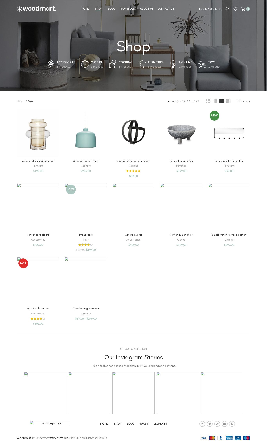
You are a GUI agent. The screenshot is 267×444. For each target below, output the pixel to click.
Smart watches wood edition (229, 234)
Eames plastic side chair (229, 161)
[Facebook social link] (202, 424)
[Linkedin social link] (225, 424)
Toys (86, 239)
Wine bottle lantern (38, 308)
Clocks (181, 239)
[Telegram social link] (232, 424)
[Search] (227, 9)
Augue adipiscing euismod (38, 161)
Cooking (133, 165)
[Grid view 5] (221, 100)
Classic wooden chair (86, 161)
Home (21, 101)
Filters (245, 101)
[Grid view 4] (215, 100)
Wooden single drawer (86, 308)
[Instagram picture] (45, 393)
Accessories (38, 239)
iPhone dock (86, 234)
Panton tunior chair (181, 234)
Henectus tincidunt (38, 234)
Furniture (38, 165)
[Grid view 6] (228, 100)
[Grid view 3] (208, 100)
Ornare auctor (133, 234)
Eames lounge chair (181, 161)
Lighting (229, 239)
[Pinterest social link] (217, 424)
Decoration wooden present (133, 161)
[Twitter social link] (210, 424)
